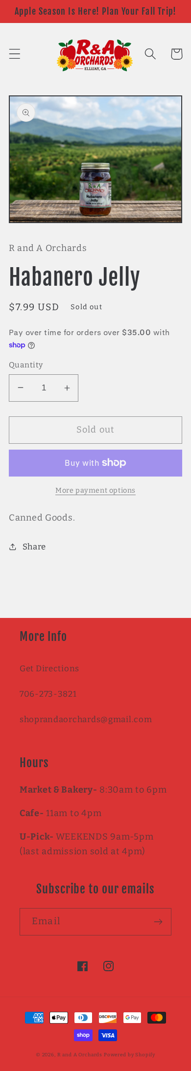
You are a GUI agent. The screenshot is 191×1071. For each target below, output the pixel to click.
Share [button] (34, 546)
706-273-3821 (48, 694)
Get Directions (49, 668)
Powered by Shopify (129, 1055)
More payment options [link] (95, 490)
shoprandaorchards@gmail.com (86, 719)
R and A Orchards (79, 1055)
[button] (15, 54)
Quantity (26, 364)
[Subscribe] (158, 921)
